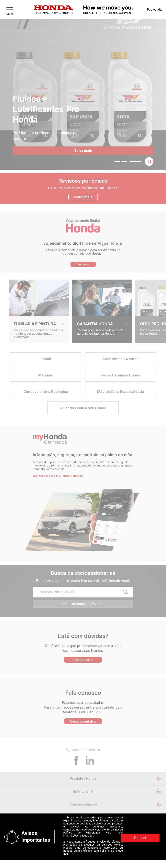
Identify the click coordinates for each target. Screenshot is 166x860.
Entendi (140, 838)
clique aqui (86, 835)
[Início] (88, 9)
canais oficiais (83, 850)
